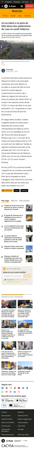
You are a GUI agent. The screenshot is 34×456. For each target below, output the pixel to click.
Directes (29, 6)
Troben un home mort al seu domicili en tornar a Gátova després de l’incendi (25, 354)
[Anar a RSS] (19, 392)
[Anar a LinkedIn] (15, 392)
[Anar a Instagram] (11, 388)
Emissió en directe (6, 419)
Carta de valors (5, 426)
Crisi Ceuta (25, 2)
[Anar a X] (7, 388)
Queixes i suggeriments (25, 419)
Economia (27, 16)
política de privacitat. (13, 282)
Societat (12, 16)
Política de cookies (23, 434)
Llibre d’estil (21, 426)
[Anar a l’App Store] (22, 400)
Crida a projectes (23, 422)
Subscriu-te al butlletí (7, 422)
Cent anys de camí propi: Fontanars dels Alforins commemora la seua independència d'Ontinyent (8, 355)
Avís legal (21, 429)
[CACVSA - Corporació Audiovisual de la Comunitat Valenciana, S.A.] (15, 446)
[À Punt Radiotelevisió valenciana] (11, 441)
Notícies (17, 11)
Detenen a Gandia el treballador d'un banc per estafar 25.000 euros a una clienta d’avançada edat (24, 313)
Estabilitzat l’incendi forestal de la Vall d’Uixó (24, 373)
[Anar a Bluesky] (23, 388)
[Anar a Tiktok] (15, 388)
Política (5, 16)
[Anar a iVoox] (7, 392)
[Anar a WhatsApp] (2, 392)
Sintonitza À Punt (23, 415)
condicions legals (19, 279)
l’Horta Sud (8, 190)
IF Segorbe (8, 2)
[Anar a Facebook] (2, 388)
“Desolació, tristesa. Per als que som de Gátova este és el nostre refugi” (8, 373)
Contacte (4, 412)
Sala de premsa (5, 415)
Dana (20, 16)
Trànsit (17, 190)
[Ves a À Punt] (10, 6)
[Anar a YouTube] (19, 388)
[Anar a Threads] (27, 388)
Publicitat (21, 412)
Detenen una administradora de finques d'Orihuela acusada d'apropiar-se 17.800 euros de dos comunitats (8, 334)
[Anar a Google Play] (7, 400)
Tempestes (16, 2)
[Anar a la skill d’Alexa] (4, 405)
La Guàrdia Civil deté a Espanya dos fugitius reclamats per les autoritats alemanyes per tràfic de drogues (8, 313)
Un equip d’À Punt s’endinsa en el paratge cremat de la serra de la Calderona (25, 332)
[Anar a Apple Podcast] (11, 392)
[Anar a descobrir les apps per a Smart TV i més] (16, 405)
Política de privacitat (7, 434)
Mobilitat (24, 190)
